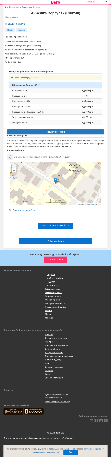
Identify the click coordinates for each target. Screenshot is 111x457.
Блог (47, 363)
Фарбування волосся (55, 303)
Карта (48, 374)
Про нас (49, 334)
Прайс (10, 30)
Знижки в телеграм (54, 378)
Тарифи (49, 342)
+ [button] (14, 166)
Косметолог (52, 285)
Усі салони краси (53, 289)
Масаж (48, 314)
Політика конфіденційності (57, 345)
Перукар (51, 274)
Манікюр (49, 318)
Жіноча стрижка (52, 300)
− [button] (14, 170)
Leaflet (79, 204)
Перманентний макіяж (55, 307)
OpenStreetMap (90, 204)
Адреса (21, 30)
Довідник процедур (54, 367)
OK (70, 452)
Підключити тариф (55, 132)
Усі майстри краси (53, 292)
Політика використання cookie (59, 356)
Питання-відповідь (53, 360)
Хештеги (49, 370)
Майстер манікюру (55, 278)
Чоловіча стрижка (53, 296)
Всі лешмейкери (56, 241)
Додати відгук (16, 23)
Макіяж (48, 310)
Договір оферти (52, 349)
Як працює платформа (56, 338)
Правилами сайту (53, 452)
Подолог (51, 282)
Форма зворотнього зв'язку (57, 402)
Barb (55, 2)
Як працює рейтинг (54, 352)
